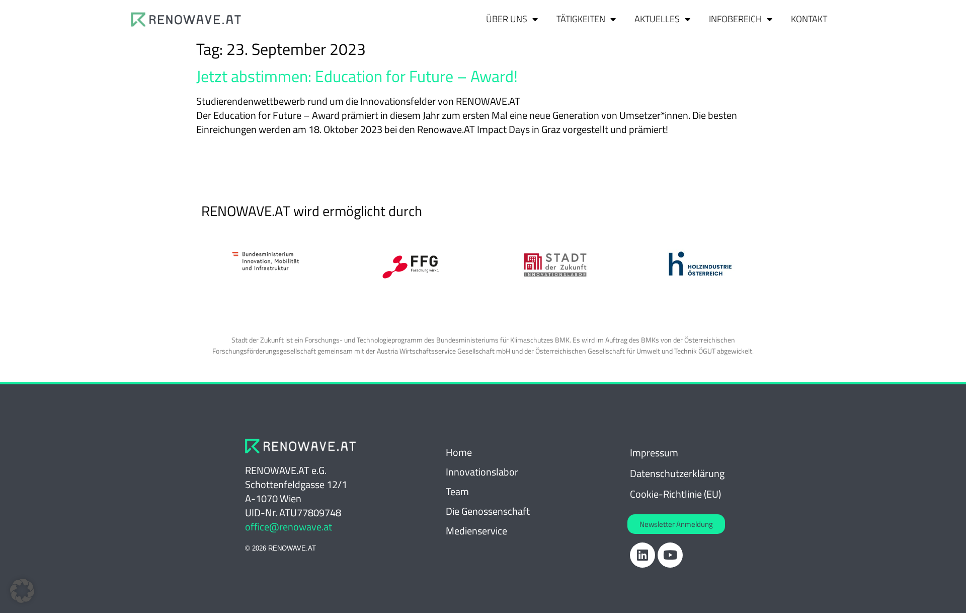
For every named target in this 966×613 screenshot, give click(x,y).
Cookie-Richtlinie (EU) (675, 494)
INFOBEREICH (735, 19)
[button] (22, 591)
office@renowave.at (288, 526)
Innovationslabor (482, 472)
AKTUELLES (657, 19)
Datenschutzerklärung (677, 473)
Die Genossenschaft (488, 511)
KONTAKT (809, 19)
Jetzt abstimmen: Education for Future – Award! (357, 76)
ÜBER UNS (506, 19)
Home (459, 452)
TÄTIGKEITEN (580, 19)
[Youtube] (670, 555)
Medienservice (476, 530)
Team (457, 491)
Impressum (654, 452)
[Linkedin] (642, 555)
